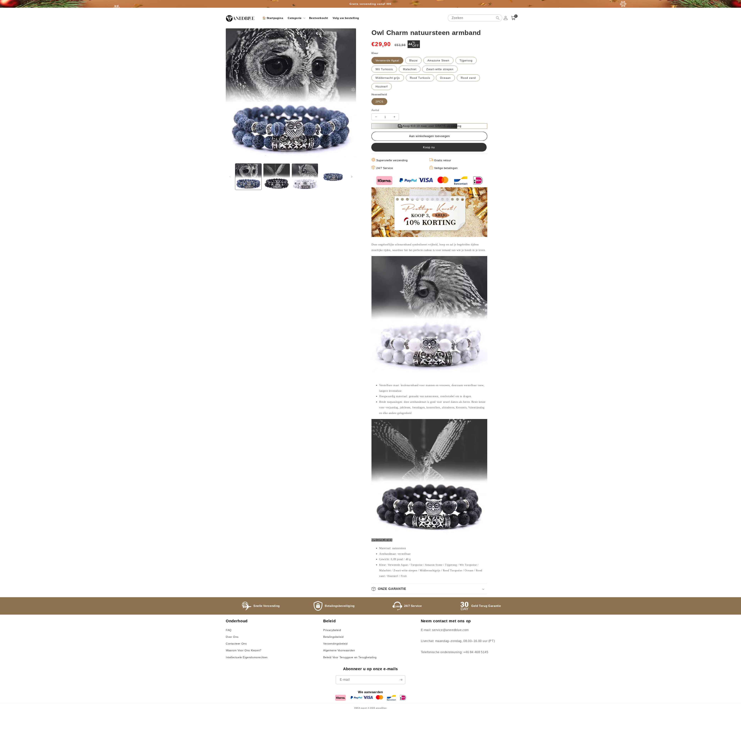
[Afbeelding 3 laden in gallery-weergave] (305, 177)
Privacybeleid (332, 630)
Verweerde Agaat (387, 60)
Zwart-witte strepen (439, 69)
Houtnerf (382, 86)
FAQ (229, 630)
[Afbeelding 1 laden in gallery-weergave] (248, 177)
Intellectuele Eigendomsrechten (247, 657)
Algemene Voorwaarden (339, 650)
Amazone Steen (438, 60)
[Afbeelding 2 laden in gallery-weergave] (276, 177)
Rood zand (468, 77)
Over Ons (232, 636)
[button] (296, 18)
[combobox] (475, 18)
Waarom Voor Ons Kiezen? (243, 650)
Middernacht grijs (388, 77)
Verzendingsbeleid (335, 643)
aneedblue (381, 708)
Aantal (375, 110)
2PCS (379, 101)
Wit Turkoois (384, 69)
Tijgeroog (466, 60)
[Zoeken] (497, 18)
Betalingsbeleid (333, 636)
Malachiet (409, 69)
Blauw (413, 60)
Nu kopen (429, 147)
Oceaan (445, 77)
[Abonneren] (401, 679)
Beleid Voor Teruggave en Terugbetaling (349, 657)
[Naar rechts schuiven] (352, 176)
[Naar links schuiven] (230, 176)
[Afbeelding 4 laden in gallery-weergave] (333, 177)
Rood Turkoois (420, 77)
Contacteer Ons (236, 643)
